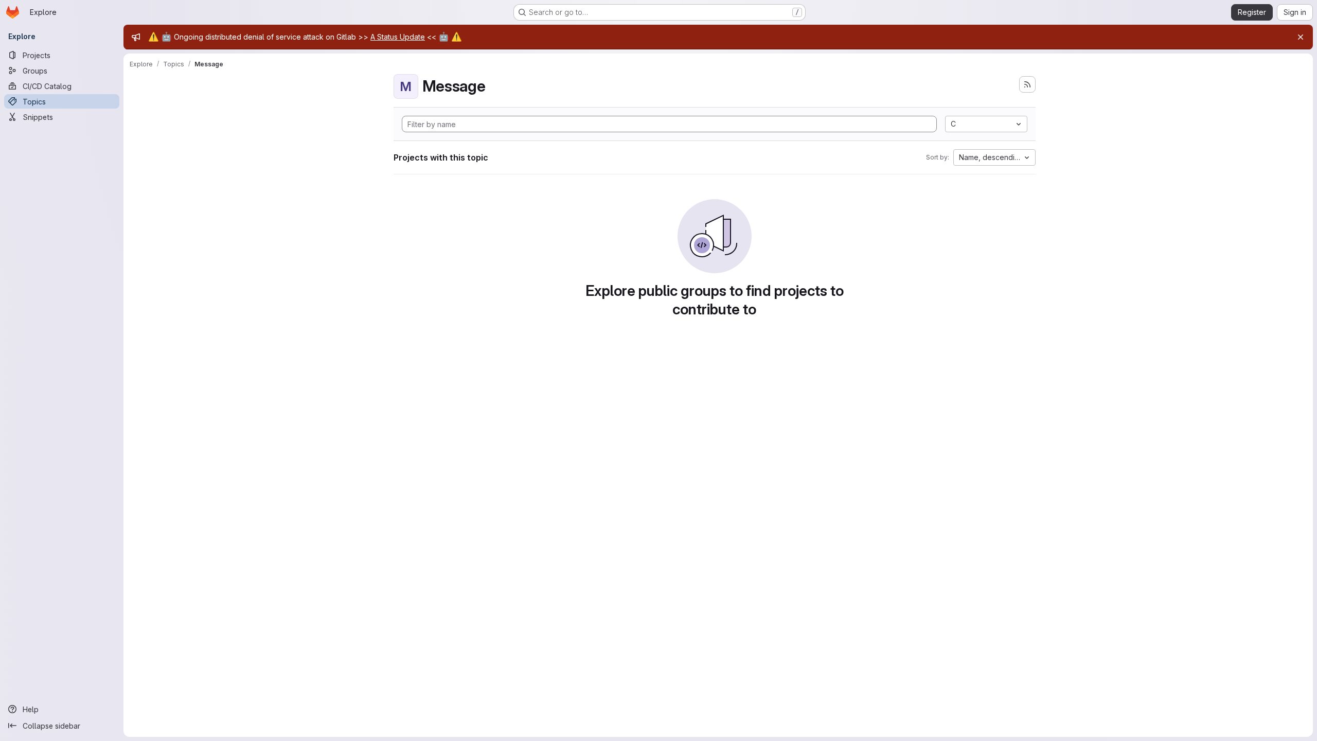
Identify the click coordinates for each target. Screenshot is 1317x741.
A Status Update (397, 36)
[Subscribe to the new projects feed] (1027, 84)
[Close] (1300, 37)
